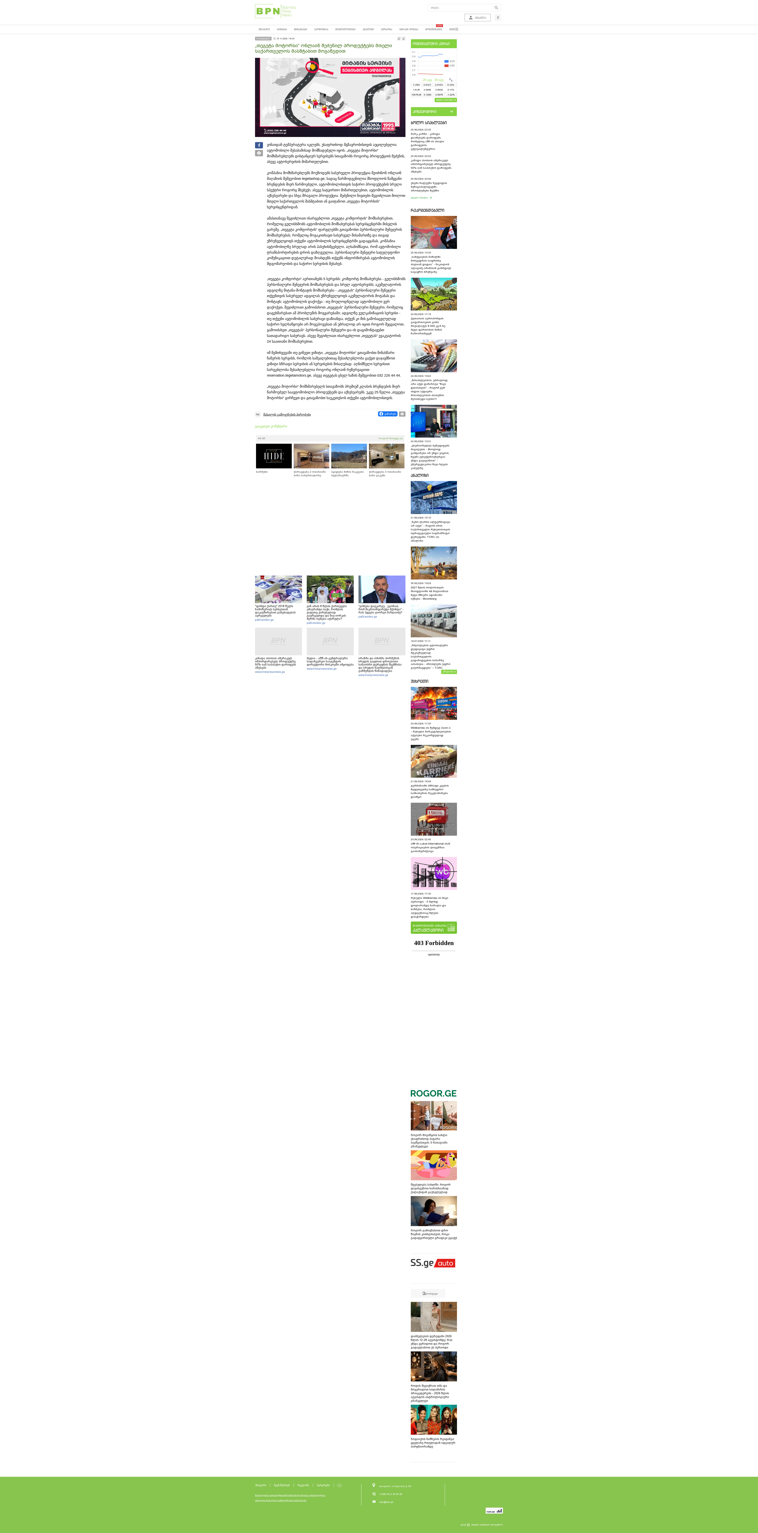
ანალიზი (420, 475)
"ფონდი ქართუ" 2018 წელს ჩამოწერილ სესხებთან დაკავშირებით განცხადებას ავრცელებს (275, 611)
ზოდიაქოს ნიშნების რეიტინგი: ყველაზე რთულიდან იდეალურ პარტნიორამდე (433, 1442)
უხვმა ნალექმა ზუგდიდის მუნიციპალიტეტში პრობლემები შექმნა (429, 187)
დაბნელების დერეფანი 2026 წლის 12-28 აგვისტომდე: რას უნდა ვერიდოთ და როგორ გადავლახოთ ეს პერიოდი (431, 1342)
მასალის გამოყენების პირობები (287, 414)
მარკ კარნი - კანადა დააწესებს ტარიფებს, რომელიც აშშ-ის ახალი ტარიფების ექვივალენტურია (427, 141)
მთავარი (260, 1485)
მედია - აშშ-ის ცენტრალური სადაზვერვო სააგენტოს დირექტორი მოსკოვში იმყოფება (330, 661)
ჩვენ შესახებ (282, 1485)
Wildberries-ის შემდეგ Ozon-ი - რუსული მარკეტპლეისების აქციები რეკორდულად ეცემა (431, 733)
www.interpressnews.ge (270, 671)
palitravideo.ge (264, 619)
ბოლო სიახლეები (429, 122)
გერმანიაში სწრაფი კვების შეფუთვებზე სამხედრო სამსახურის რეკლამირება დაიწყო (430, 791)
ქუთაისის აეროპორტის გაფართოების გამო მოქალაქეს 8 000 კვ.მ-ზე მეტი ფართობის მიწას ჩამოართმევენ (428, 326)
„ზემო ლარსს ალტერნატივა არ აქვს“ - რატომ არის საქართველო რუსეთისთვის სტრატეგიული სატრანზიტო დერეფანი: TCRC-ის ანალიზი (430, 531)
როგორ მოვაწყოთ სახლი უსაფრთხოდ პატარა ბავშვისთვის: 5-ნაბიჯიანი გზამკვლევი (429, 1141)
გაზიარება (390, 414)
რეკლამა (303, 1485)
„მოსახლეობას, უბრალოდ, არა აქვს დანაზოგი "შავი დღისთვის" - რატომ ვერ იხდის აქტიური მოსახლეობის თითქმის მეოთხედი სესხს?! (429, 389)
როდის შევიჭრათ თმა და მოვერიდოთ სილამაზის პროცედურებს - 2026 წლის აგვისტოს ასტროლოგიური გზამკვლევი (430, 1393)
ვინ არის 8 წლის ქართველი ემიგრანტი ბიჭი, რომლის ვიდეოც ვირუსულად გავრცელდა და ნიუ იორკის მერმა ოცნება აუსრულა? (327, 612)
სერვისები (323, 1485)
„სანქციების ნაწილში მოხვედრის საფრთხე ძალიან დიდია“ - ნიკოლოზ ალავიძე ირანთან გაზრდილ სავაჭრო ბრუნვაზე (431, 264)
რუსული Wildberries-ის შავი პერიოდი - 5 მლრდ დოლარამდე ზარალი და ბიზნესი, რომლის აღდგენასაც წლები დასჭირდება (429, 907)
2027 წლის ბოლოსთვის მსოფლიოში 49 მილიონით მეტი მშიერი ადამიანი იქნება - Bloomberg (429, 593)
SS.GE (261, 438)
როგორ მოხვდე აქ (390, 438)
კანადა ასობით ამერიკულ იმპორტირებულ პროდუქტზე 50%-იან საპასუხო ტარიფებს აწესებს (275, 663)
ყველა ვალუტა (444, 99)
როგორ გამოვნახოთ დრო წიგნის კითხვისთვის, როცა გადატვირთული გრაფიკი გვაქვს (434, 1234)
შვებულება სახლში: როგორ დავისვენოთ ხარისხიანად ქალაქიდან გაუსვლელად (431, 1188)
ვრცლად (448, 671)
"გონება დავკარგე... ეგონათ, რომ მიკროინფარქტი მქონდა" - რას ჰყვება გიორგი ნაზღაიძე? (381, 609)
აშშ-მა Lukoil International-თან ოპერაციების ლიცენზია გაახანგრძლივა (430, 847)
